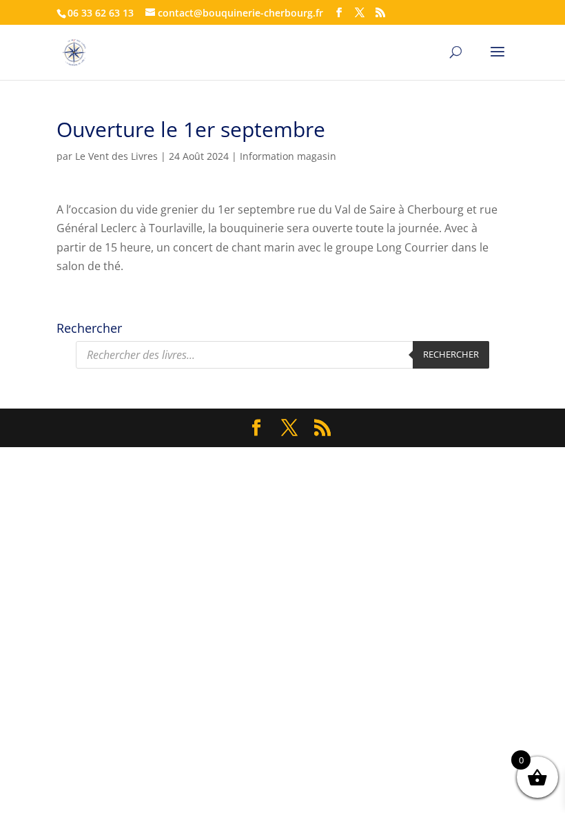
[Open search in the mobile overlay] (282, 355)
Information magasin (288, 156)
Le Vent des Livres (116, 156)
